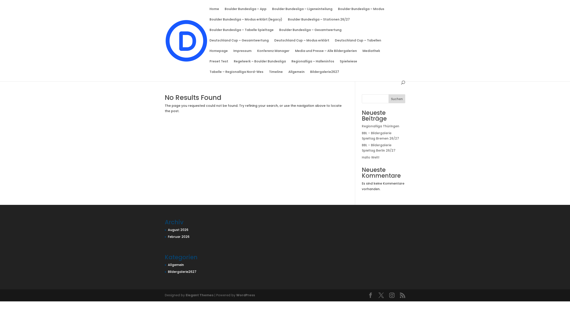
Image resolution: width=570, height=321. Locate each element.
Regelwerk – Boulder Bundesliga (260, 62)
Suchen (397, 99)
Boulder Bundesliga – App (246, 9)
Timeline (276, 72)
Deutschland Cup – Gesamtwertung (239, 41)
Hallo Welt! (370, 157)
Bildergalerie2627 (324, 72)
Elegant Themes (200, 295)
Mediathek (371, 51)
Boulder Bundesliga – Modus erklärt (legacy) (246, 20)
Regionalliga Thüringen (380, 126)
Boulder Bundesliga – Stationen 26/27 (319, 20)
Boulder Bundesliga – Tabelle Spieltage (242, 30)
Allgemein (296, 72)
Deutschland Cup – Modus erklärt (301, 41)
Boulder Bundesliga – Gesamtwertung (310, 30)
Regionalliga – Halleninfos (312, 62)
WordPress (245, 295)
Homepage (219, 51)
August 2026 (178, 230)
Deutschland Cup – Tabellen (358, 41)
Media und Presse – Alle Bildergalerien (326, 51)
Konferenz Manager (273, 51)
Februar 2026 (178, 237)
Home (214, 9)
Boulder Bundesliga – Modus (361, 9)
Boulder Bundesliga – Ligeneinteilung (302, 9)
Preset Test (219, 62)
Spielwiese (348, 62)
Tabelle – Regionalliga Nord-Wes (236, 72)
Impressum (242, 51)
